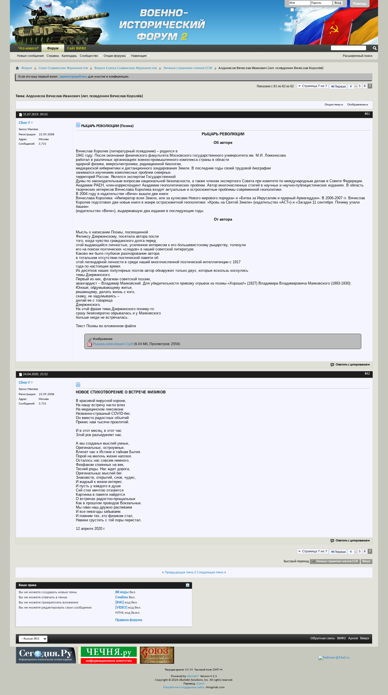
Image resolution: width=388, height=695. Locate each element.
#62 (367, 373)
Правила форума (128, 620)
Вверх (366, 561)
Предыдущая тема (179, 572)
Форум (53, 48)
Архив (353, 638)
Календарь (69, 55)
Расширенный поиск (357, 55)
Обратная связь (322, 638)
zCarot (200, 683)
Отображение (356, 104)
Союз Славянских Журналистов (63, 68)
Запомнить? (302, 10)
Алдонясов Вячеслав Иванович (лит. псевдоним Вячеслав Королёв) (84, 96)
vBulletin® (193, 676)
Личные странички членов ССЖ (187, 68)
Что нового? (28, 48)
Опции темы (333, 104)
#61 (367, 114)
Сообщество (89, 55)
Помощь (360, 4)
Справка (53, 55)
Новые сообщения (30, 55)
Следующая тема (210, 572)
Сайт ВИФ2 (76, 48)
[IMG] (119, 602)
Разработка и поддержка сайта (183, 687)
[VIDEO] (121, 607)
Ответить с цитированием (353, 364)
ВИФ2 (341, 638)
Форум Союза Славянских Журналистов (125, 68)
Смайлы (121, 597)
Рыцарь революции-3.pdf (113, 344)
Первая (340, 86)
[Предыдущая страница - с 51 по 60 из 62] (350, 86)
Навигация (139, 55)
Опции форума (115, 55)
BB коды (122, 592)
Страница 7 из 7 (314, 86)
